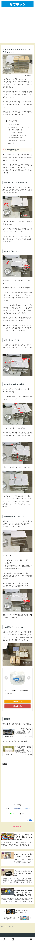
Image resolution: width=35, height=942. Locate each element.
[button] (22, 814)
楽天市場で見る (17, 706)
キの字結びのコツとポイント (17, 137)
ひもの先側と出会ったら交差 (17, 135)
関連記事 (11, 143)
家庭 (6, 764)
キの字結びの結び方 (13, 124)
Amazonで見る (17, 701)
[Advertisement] (17, 26)
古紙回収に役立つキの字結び (17, 140)
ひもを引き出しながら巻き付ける (19, 127)
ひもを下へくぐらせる (15, 132)
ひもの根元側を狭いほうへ (17, 130)
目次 (10, 121)
